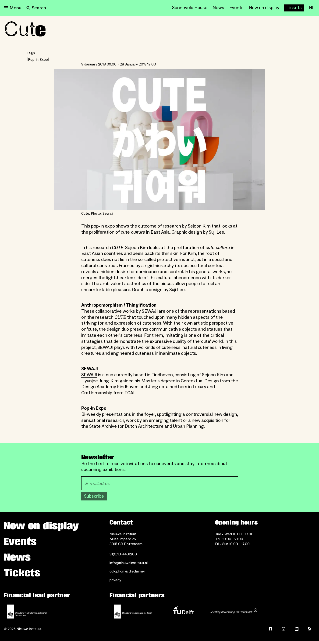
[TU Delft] (183, 612)
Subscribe (94, 496)
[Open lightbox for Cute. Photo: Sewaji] (159, 139)
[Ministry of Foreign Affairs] (133, 612)
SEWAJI (89, 375)
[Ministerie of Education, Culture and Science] (27, 612)
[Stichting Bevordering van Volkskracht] (233, 612)
